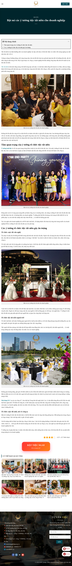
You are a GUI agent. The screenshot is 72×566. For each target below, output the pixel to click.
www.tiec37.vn (10, 549)
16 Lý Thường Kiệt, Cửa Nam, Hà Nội (16, 528)
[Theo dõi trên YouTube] (22, 554)
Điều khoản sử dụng (53, 562)
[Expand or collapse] (68, 41)
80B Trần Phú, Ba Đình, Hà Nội (14, 525)
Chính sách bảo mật (65, 562)
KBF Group (43, 562)
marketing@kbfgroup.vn (13, 544)
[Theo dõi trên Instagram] (16, 554)
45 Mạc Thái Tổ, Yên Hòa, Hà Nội (15, 531)
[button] (2, 4)
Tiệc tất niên (4, 67)
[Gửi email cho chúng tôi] (19, 554)
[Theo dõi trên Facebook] (13, 554)
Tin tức (36, 17)
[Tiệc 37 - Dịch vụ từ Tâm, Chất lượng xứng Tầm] (36, 4)
